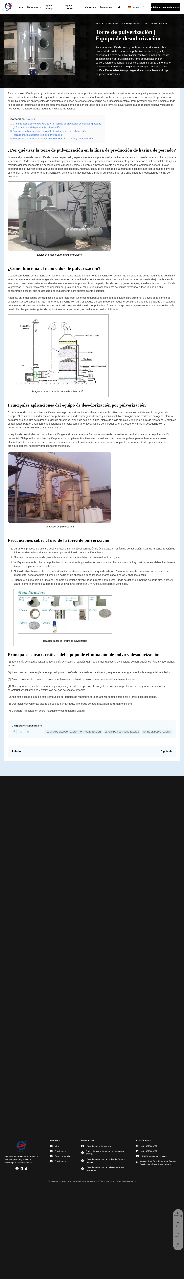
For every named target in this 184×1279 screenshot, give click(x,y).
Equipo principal (49, 7)
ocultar (30, 119)
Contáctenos (106, 7)
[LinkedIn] (27, 731)
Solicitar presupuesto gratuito (165, 7)
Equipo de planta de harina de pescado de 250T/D (105, 1152)
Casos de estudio (62, 1156)
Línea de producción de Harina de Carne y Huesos (105, 1160)
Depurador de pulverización (122, 732)
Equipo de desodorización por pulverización (74, 732)
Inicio (20, 7)
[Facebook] (14, 731)
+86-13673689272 (148, 1146)
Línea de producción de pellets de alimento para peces (105, 1168)
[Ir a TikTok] (26, 1169)
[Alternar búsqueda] (119, 7)
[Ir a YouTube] (17, 1169)
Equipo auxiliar (69, 7)
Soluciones (32, 7)
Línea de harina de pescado (98, 1146)
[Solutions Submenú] (41, 7)
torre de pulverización (157, 732)
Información (90, 7)
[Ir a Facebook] (22, 1169)
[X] (21, 731)
